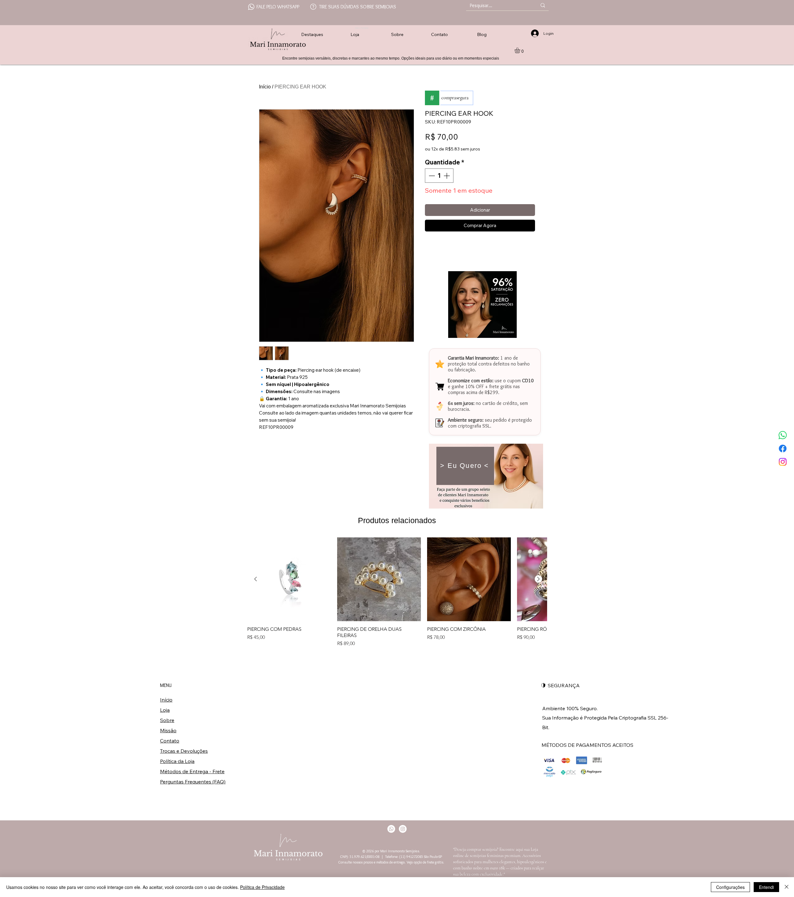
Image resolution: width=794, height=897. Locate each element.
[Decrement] (431, 175)
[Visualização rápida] (289, 579)
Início (265, 86)
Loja (165, 710)
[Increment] (447, 175)
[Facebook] (783, 448)
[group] (397, 592)
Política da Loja (177, 761)
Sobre (167, 720)
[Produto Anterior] (255, 579)
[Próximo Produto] (538, 579)
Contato (169, 741)
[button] (521, 50)
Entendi (766, 887)
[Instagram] (783, 462)
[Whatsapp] (783, 435)
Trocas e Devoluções (184, 751)
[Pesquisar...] (543, 5)
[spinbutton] (439, 175)
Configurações (730, 887)
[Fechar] (786, 887)
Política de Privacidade (262, 887)
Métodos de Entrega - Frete (192, 771)
